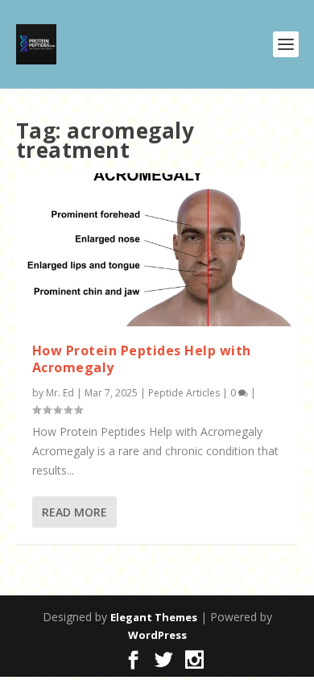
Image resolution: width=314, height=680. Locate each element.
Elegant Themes (153, 617)
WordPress (157, 635)
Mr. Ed (60, 393)
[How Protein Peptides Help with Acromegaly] (157, 249)
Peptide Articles (184, 393)
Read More (74, 512)
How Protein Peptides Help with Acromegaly (141, 359)
